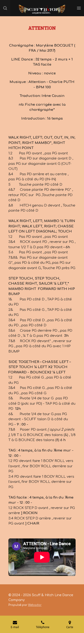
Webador (35, 605)
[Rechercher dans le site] (5, 8)
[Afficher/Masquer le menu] (79, 8)
